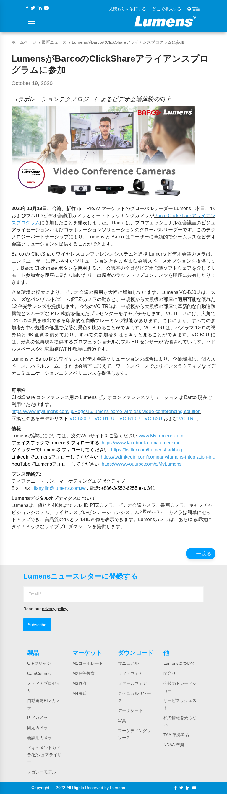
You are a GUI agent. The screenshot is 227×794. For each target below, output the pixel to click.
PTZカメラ (37, 718)
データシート (130, 710)
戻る (206, 553)
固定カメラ (37, 728)
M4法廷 (79, 693)
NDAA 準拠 (173, 745)
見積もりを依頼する (127, 9)
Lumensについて (179, 663)
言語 (195, 9)
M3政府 (79, 683)
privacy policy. (55, 609)
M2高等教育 (83, 673)
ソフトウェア (130, 673)
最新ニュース (54, 42)
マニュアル (128, 663)
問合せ (169, 673)
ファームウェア (132, 683)
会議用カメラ (39, 738)
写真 (122, 720)
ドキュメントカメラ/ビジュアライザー (44, 755)
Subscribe (37, 625)
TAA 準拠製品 (176, 735)
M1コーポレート (87, 663)
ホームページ (24, 42)
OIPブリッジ (39, 663)
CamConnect (39, 673)
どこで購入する (166, 9)
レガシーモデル (41, 772)
